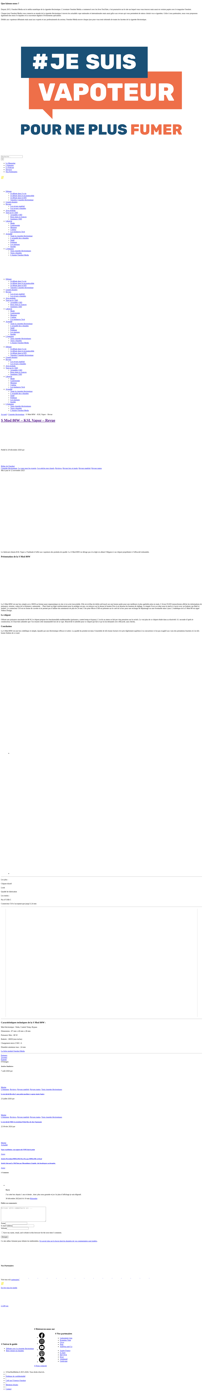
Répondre (33, 1198)
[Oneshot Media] (18, 1261)
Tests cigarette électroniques (51, 1089)
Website (4, 1228)
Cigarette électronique (16, 414)
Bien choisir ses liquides (15, 1351)
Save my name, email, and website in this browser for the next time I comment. (32, 1233)
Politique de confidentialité (15, 1376)
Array (3, 1154)
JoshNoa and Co (66, 1347)
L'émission (10, 165)
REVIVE (63, 1355)
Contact (8, 1389)
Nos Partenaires (11, 172)
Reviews (58, 468)
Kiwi (62, 1357)
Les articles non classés (45, 468)
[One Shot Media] (20, 180)
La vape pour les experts (27, 468)
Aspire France (65, 1351)
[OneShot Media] (18, 275)
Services (9, 170)
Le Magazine (10, 163)
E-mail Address (6, 1226)
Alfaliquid (63, 1359)
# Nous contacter (40, 1366)
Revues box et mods (70, 468)
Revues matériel (84, 468)
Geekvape (63, 1361)
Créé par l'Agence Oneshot (16, 1381)
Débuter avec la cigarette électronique (20, 1349)
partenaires (15, 1280)
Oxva (62, 1342)
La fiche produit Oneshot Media (13, 1051)
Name (3, 1223)
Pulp (61, 1344)
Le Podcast (10, 167)
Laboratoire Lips (66, 1338)
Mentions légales (12, 1385)
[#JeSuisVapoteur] (101, 134)
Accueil (4, 414)
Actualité (4, 1145)
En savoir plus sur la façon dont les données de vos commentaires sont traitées (68, 1241)
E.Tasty (63, 1353)
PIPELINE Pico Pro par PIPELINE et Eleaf (21, 1159)
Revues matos (96, 468)
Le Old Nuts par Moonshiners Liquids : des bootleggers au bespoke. (28, 1163)
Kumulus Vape (65, 1340)
